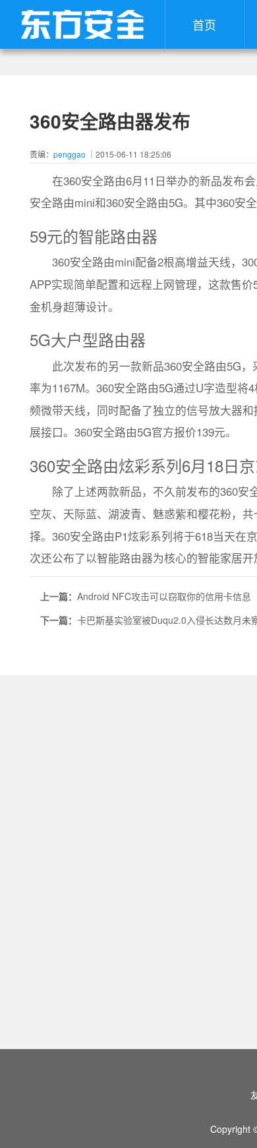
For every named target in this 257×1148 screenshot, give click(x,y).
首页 (204, 24)
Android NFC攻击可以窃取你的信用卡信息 (164, 596)
